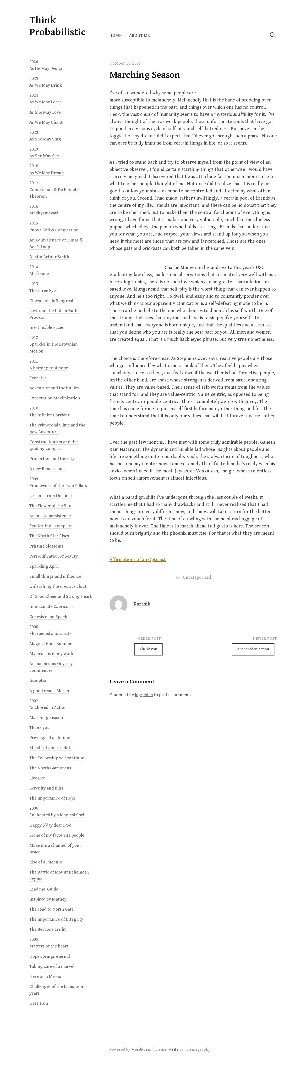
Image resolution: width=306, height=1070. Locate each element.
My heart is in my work (51, 653)
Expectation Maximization (54, 398)
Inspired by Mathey (47, 899)
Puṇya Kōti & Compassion (54, 230)
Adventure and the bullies (54, 388)
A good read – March (49, 690)
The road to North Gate (51, 909)
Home (115, 35)
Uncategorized (197, 577)
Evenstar (37, 378)
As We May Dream (46, 172)
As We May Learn (45, 102)
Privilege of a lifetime (49, 737)
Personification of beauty (53, 556)
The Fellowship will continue (56, 758)
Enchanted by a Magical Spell (57, 815)
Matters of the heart (48, 946)
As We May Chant (46, 122)
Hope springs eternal (49, 956)
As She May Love (45, 112)
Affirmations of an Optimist (137, 559)
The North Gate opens (50, 768)
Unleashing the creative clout (58, 586)
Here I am (38, 1003)
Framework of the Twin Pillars (58, 485)
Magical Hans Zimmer (50, 643)
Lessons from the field (50, 495)
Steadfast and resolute (50, 747)
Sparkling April (44, 566)
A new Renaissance (47, 468)
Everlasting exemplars (50, 525)
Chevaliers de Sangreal (51, 300)
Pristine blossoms (46, 546)
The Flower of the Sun (50, 505)
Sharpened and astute (50, 633)
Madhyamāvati (43, 213)
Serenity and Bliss (46, 788)
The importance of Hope (52, 798)
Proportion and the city (51, 458)
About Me (139, 35)
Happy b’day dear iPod (50, 825)
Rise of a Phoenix (45, 862)
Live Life (37, 778)
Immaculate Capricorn (51, 606)
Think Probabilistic (57, 26)
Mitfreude (39, 273)
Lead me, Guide (43, 889)
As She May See (44, 155)
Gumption (39, 680)
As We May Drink (45, 85)
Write (173, 1049)
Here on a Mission (46, 976)
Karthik (141, 604)
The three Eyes (43, 290)
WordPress (141, 1049)
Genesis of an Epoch (48, 616)
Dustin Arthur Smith (49, 256)
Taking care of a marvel (51, 966)
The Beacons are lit (47, 929)
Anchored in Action (253, 649)
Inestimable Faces (46, 327)
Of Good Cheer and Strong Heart (60, 596)
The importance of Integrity (56, 919)
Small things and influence (55, 576)
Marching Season (46, 717)
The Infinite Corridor (49, 415)
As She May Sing (45, 139)
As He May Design (46, 68)
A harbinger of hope (48, 367)
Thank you (148, 649)
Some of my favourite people (56, 835)
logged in (144, 694)
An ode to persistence (50, 515)
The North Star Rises (49, 535)
